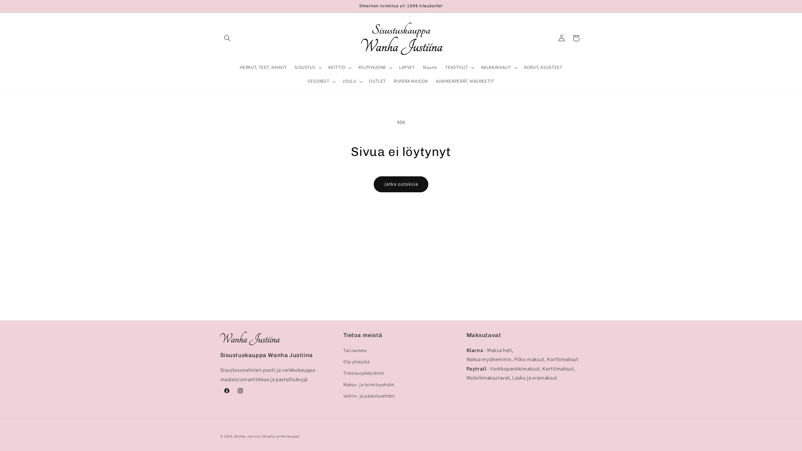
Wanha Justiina (247, 436)
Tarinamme (355, 350)
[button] (227, 38)
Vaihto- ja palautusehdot (369, 396)
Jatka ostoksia (401, 184)
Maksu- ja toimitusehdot (369, 384)
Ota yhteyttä (356, 362)
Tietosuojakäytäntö (363, 373)
